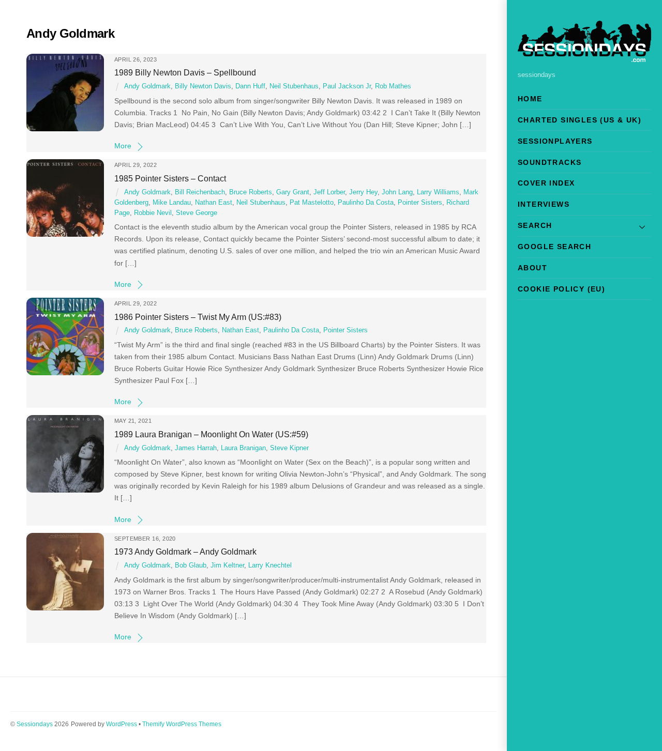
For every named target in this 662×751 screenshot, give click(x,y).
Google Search (554, 246)
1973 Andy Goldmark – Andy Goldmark (185, 551)
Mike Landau (172, 202)
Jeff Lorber (329, 192)
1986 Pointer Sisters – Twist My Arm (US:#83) (197, 316)
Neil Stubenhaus (294, 86)
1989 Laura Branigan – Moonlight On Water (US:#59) (211, 434)
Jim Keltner (227, 565)
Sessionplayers (555, 141)
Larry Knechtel (270, 565)
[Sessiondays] (584, 58)
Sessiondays (35, 724)
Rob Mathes (393, 86)
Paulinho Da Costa (366, 202)
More (122, 146)
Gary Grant (292, 192)
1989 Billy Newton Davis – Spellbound (185, 72)
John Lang (397, 192)
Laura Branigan (243, 448)
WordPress (121, 724)
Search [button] (535, 225)
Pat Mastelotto (312, 202)
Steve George (196, 213)
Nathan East (213, 202)
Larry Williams (438, 192)
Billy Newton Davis (203, 86)
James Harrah (196, 448)
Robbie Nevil (153, 213)
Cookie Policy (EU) (561, 289)
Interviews (543, 204)
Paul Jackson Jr (347, 86)
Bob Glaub (190, 565)
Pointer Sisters (420, 202)
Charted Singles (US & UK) (579, 120)
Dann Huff (250, 86)
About (532, 268)
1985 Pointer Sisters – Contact (170, 178)
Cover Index (546, 183)
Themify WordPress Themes (181, 724)
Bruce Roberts (250, 192)
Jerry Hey (363, 192)
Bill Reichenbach (200, 192)
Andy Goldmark (147, 86)
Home (530, 99)
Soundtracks (549, 162)
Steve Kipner (289, 448)
